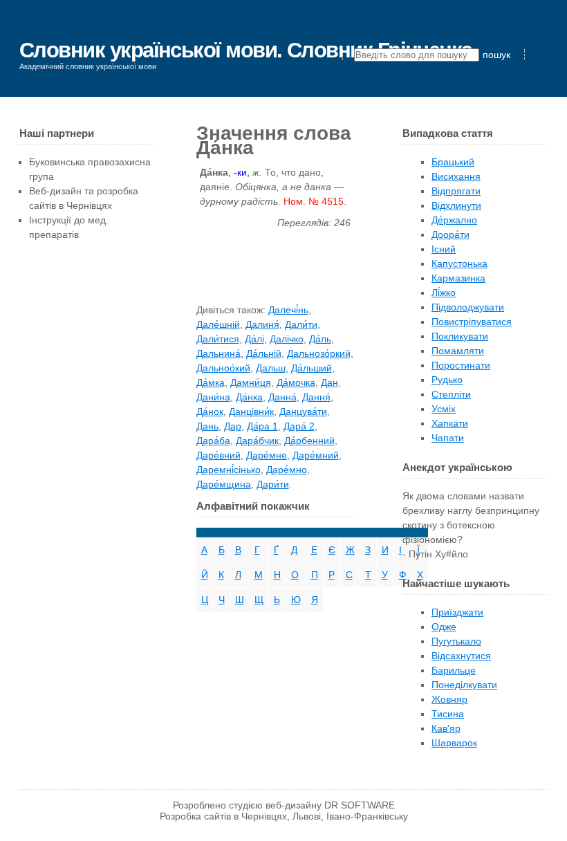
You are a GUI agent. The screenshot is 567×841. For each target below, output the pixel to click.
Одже (443, 626)
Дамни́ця (250, 382)
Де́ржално (454, 219)
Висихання (456, 176)
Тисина (447, 713)
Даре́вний (218, 455)
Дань (207, 426)
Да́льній (263, 353)
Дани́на (213, 397)
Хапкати (449, 423)
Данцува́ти (303, 411)
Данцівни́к (251, 411)
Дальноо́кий (223, 367)
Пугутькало (456, 641)
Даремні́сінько (228, 469)
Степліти (451, 394)
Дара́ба (213, 440)
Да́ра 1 (262, 426)
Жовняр (449, 699)
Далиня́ (262, 324)
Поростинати (460, 365)
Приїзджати (457, 612)
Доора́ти (450, 234)
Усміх (443, 408)
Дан (329, 382)
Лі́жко (443, 292)
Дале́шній (218, 324)
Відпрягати (456, 190)
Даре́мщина (223, 484)
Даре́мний (315, 455)
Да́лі (254, 338)
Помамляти (457, 350)
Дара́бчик (257, 440)
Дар (232, 426)
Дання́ (316, 397)
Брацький (452, 161)
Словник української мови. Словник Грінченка (245, 50)
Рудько (447, 379)
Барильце (453, 670)
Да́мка (210, 382)
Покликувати (459, 336)
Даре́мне (266, 455)
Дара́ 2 (299, 426)
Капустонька (459, 263)
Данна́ (282, 397)
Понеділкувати (464, 684)
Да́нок (209, 411)
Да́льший (311, 367)
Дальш (271, 367)
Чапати (447, 437)
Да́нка (249, 397)
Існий (443, 249)
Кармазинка (458, 278)
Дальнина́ (218, 353)
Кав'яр (446, 728)
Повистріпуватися (471, 321)
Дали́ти (301, 324)
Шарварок (454, 742)
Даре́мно (286, 469)
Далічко (287, 338)
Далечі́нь (288, 309)
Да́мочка (296, 382)
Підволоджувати (467, 307)
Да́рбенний (309, 440)
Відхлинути (456, 205)
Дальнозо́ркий (319, 353)
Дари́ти (273, 484)
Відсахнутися (461, 655)
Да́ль (320, 338)
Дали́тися (217, 338)
